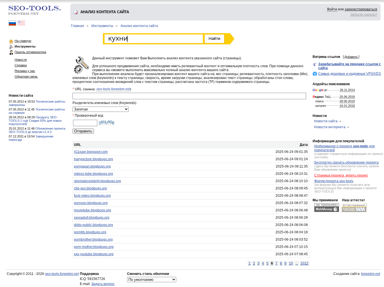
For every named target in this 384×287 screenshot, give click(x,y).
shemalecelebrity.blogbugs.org (97, 181)
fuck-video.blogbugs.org (92, 196)
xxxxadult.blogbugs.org (91, 218)
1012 (304, 263)
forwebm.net (370, 274)
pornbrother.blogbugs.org (93, 239)
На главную (23, 40)
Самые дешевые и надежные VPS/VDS (349, 74)
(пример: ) (107, 89)
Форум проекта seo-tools (333, 181)
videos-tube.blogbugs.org (93, 174)
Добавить (351, 56)
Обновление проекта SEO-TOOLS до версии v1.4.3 (37, 130)
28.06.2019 (347, 101)
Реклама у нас (25, 71)
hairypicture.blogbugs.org (93, 159)
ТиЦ (321, 96)
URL (77, 145)
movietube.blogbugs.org (92, 210)
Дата (304, 145)
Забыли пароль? (364, 15)
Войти (332, 9)
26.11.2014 (347, 90)
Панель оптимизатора (30, 52)
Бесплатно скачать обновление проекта (346, 162)
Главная (77, 26)
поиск (319, 101)
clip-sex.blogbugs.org (90, 188)
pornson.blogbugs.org (91, 203)
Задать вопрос (103, 284)
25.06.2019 (347, 96)
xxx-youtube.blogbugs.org (94, 254)
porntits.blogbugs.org (90, 232)
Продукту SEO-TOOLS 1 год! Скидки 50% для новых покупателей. (35, 121)
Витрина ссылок (326, 57)
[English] (21, 24)
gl (320, 90)
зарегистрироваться (361, 9)
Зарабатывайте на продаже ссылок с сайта (349, 66)
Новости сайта (21, 96)
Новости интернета (329, 127)
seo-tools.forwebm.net (113, 89)
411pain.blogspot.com (91, 152)
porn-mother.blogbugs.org (94, 247)
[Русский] (12, 24)
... (296, 263)
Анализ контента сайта (139, 26)
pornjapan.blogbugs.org (92, 166)
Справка (21, 65)
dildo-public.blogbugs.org (93, 225)
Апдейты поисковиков (331, 84)
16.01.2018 (347, 105)
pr (320, 90)
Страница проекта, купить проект (341, 175)
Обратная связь (26, 76)
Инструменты (25, 46)
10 (291, 263)
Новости (21, 59)
